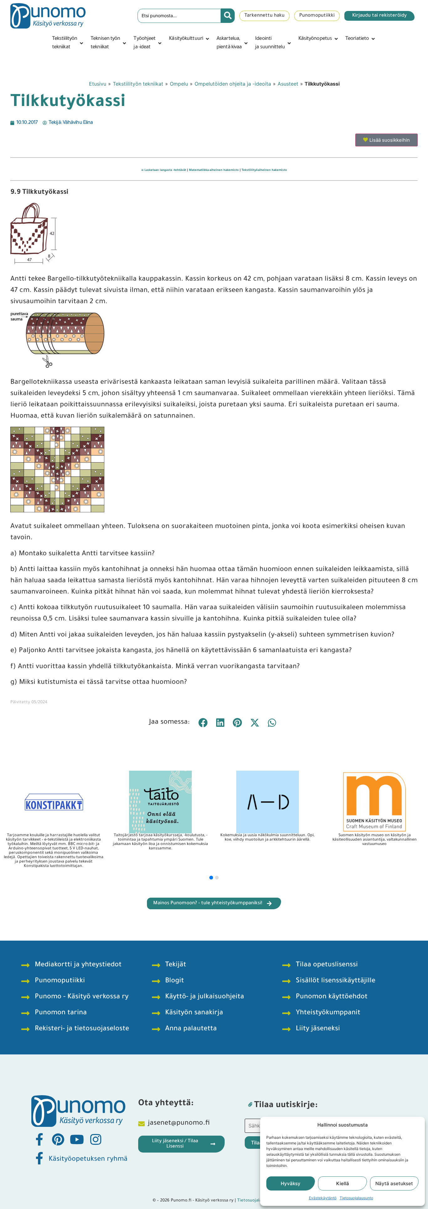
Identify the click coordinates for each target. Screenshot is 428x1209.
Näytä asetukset (394, 1183)
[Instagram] (95, 1139)
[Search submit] (228, 15)
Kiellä (342, 1183)
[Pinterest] (58, 1139)
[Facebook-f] (39, 1139)
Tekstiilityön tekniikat (138, 84)
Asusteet (288, 84)
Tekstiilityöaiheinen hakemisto (264, 170)
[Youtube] (76, 1139)
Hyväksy (290, 1183)
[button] (68, 43)
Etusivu (97, 84)
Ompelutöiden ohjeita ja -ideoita (233, 84)
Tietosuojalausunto (356, 1198)
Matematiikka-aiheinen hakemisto (214, 170)
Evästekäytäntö (323, 1198)
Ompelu (179, 84)
